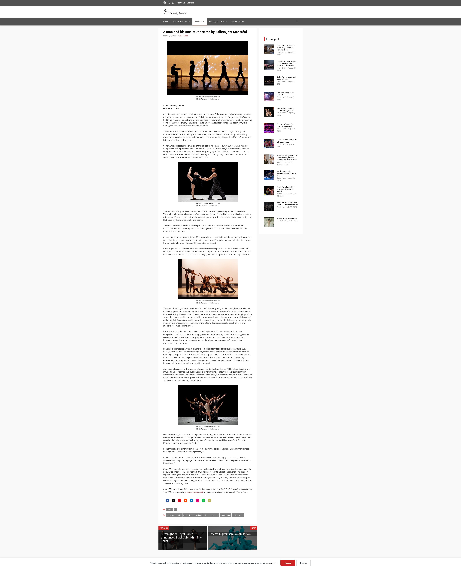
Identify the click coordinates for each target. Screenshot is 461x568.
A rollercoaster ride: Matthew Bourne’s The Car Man (287, 173)
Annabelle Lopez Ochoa (192, 515)
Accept (288, 563)
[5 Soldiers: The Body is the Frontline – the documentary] (269, 209)
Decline (303, 563)
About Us (181, 2)
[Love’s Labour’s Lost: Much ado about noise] (269, 146)
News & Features (180, 22)
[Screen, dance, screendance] (269, 225)
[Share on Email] (209, 500)
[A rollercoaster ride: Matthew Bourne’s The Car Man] (269, 178)
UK (175, 509)
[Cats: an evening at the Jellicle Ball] (269, 99)
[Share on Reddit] (185, 500)
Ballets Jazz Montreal (211, 515)
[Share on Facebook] (167, 500)
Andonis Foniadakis (174, 515)
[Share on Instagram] (197, 500)
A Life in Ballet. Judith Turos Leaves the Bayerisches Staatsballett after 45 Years (287, 158)
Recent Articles (238, 22)
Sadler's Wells (238, 515)
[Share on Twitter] (173, 500)
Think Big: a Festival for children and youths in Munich (285, 189)
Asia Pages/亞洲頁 (216, 22)
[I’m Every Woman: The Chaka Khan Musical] (269, 131)
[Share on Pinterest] (179, 500)
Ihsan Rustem (226, 515)
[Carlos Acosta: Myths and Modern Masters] (269, 83)
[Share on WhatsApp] (203, 500)
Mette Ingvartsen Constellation (231, 534)
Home (165, 22)
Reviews (198, 21)
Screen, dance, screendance (287, 218)
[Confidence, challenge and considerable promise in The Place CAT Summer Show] (269, 68)
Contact (190, 2)
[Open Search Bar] (297, 21)
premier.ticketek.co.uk (194, 492)
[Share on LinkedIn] (191, 500)
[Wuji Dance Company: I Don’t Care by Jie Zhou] (269, 115)
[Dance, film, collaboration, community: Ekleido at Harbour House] (269, 52)
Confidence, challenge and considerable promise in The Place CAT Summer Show (287, 63)
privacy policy (271, 563)
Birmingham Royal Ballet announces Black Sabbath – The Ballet (181, 537)
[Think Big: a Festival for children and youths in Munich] (269, 193)
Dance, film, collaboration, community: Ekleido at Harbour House (286, 48)
